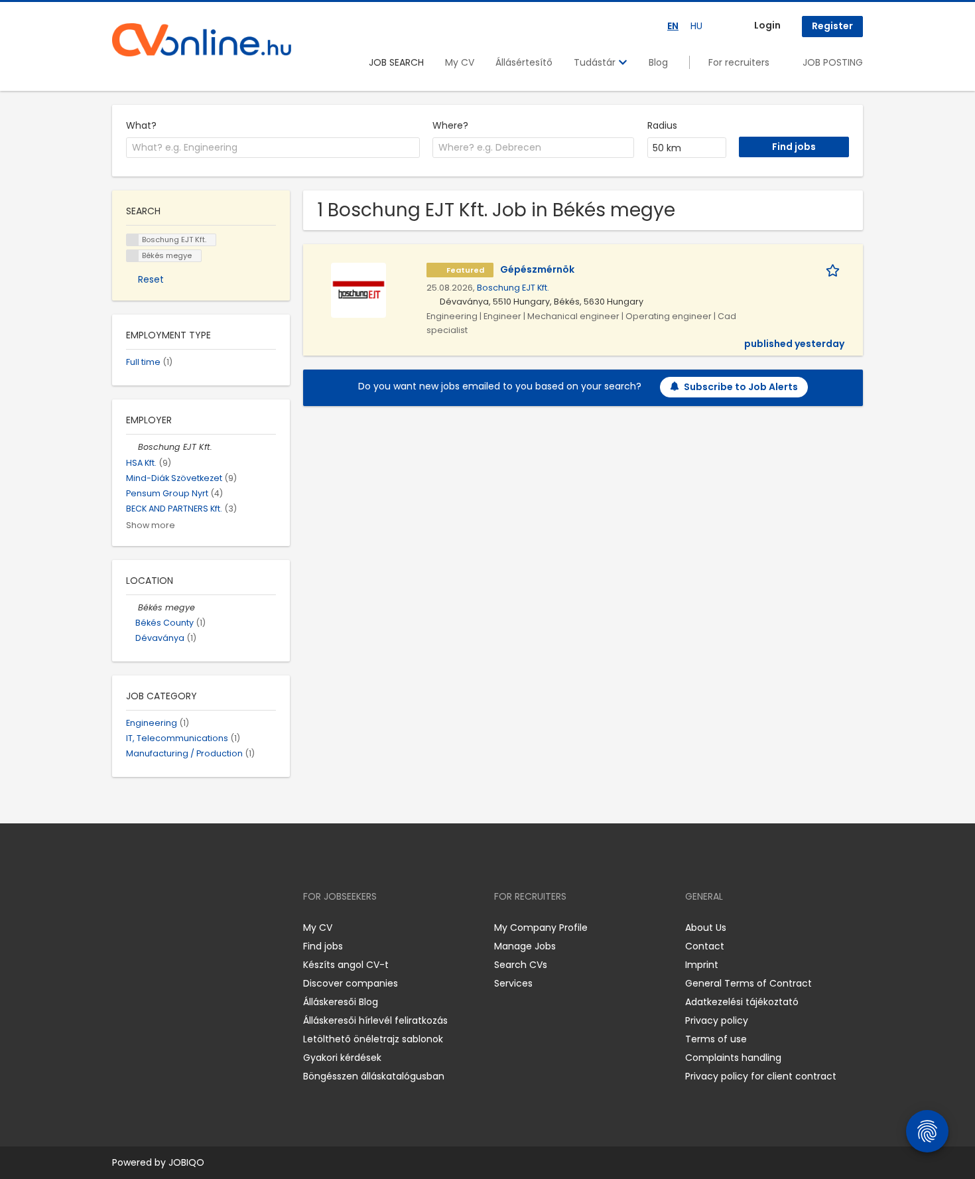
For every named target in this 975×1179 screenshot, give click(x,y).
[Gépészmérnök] (358, 289)
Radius (662, 125)
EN (673, 26)
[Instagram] (143, 928)
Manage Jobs (525, 946)
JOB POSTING (833, 62)
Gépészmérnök (537, 269)
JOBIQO (186, 1162)
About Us (705, 927)
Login (767, 25)
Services (513, 983)
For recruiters (738, 62)
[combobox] (273, 148)
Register (832, 26)
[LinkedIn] (165, 928)
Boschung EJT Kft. (513, 287)
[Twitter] (185, 928)
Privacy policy (716, 1020)
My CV (459, 62)
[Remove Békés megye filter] (132, 607)
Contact (704, 946)
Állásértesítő (523, 62)
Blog (658, 62)
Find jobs (323, 946)
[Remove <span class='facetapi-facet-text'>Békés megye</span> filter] (133, 255)
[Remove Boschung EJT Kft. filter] (132, 446)
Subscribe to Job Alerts (741, 386)
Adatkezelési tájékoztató (742, 1001)
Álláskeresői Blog (340, 1001)
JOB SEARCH (396, 62)
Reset (151, 279)
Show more (150, 525)
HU (696, 26)
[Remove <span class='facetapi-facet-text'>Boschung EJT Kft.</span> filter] (133, 239)
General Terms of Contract (748, 983)
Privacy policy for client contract (760, 1076)
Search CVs (520, 964)
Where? (450, 125)
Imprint (701, 964)
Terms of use (716, 1039)
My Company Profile (541, 927)
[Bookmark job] (835, 269)
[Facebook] (121, 928)
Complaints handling (733, 1057)
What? (141, 125)
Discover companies (350, 983)
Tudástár (596, 62)
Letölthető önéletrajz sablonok (373, 1039)
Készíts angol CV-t (346, 964)
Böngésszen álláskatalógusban (373, 1076)
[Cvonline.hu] (201, 39)
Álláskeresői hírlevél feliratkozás (375, 1020)
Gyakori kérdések (342, 1057)
